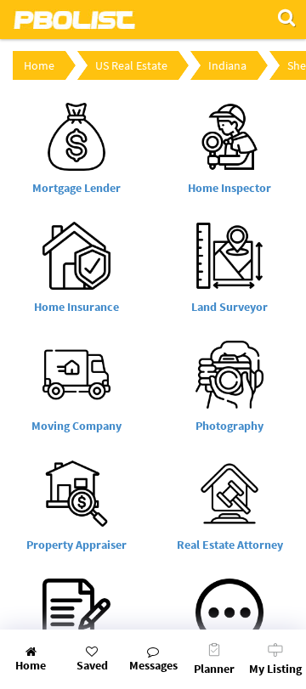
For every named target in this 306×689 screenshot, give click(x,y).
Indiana (227, 65)
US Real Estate (131, 65)
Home (39, 65)
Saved (92, 665)
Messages (153, 665)
